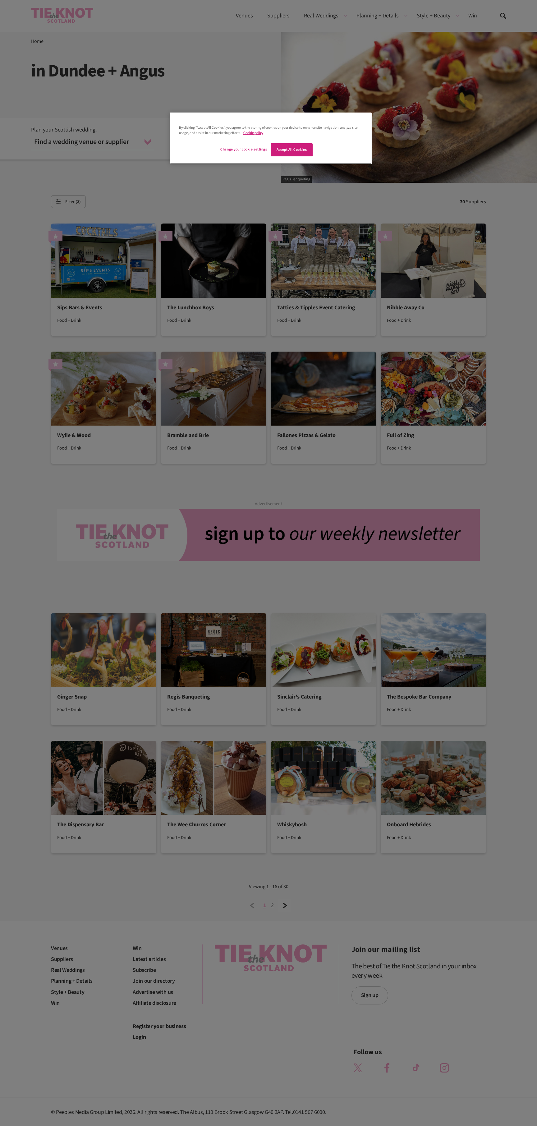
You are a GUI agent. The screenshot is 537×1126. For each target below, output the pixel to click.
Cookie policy (253, 133)
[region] (271, 138)
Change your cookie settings (243, 149)
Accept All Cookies (292, 149)
